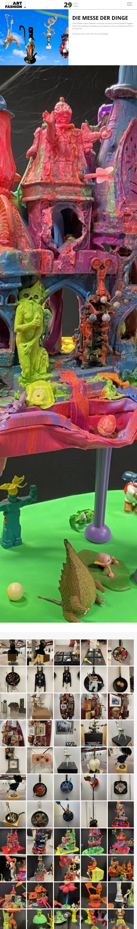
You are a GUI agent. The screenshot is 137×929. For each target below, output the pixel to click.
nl (25, 2)
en (25, 5)
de (25, 7)
